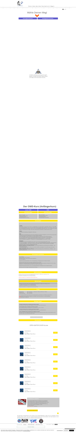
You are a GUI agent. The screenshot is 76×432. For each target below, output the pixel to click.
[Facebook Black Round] (55, 424)
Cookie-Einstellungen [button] (60, 430)
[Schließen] (74, 430)
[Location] (19, 296)
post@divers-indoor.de (33, 305)
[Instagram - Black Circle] (56, 424)
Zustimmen (71, 430)
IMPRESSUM (24, 424)
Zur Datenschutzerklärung (26, 430)
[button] (12, 7)
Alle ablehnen (66, 430)
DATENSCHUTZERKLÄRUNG (31, 424)
